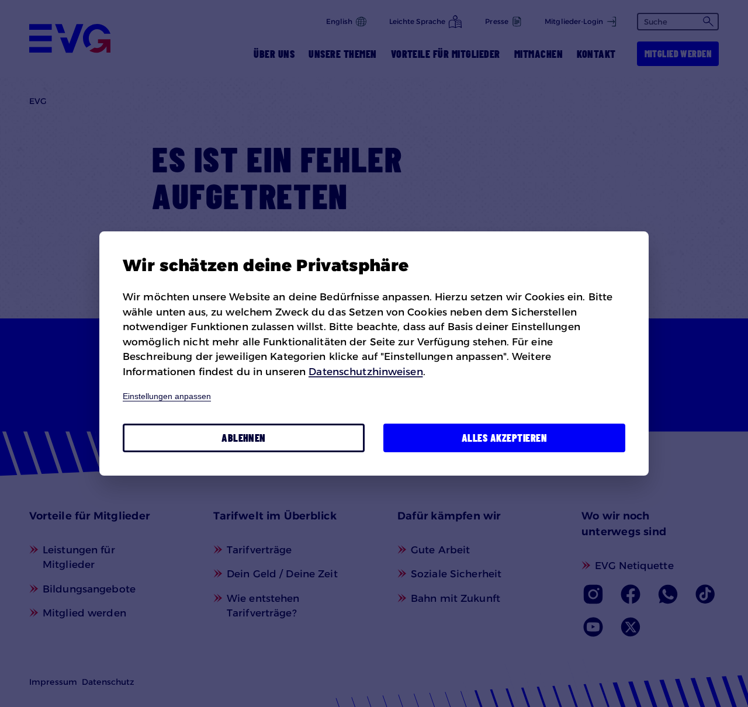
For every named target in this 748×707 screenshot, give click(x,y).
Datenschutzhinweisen (366, 371)
